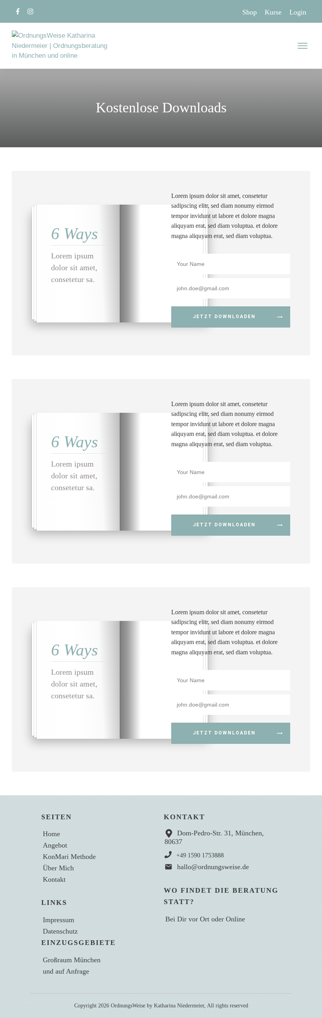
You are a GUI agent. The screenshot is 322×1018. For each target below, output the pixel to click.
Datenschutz (60, 931)
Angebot (55, 845)
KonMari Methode (69, 857)
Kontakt (54, 879)
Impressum (58, 920)
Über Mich (58, 868)
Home (51, 834)
